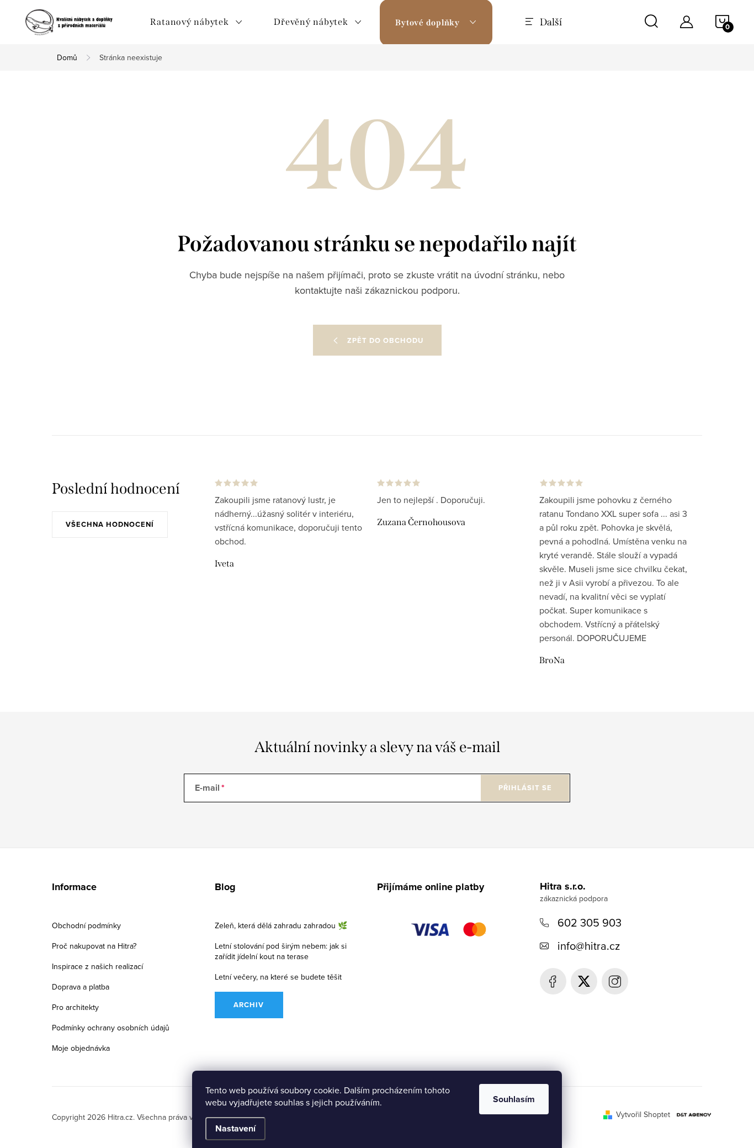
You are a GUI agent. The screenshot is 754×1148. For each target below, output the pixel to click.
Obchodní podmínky (86, 925)
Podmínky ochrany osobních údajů (110, 1027)
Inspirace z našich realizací (97, 966)
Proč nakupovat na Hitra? (94, 945)
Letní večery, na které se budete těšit (278, 976)
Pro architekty (75, 1007)
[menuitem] (196, 22)
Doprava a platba (80, 986)
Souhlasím (514, 1099)
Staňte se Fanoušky (553, 981)
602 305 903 (589, 922)
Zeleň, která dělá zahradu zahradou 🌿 (281, 925)
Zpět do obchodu (385, 340)
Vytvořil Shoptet (643, 1114)
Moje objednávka (81, 1048)
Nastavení (235, 1128)
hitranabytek (584, 981)
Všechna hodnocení (110, 524)
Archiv (248, 1004)
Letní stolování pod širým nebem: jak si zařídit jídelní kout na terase (281, 951)
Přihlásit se (525, 787)
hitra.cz (615, 981)
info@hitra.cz (588, 946)
